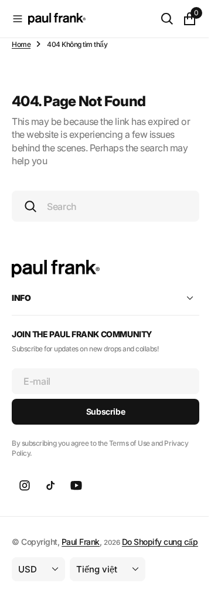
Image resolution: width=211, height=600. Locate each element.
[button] (17, 19)
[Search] (158, 18)
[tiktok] (50, 485)
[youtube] (76, 485)
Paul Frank (81, 541)
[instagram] (25, 485)
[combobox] (101, 206)
